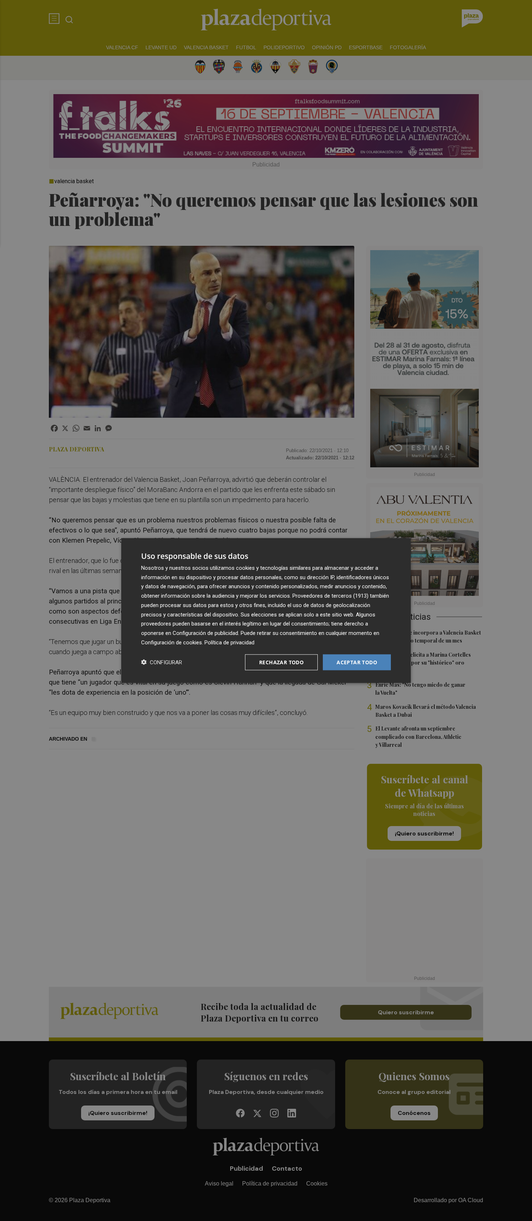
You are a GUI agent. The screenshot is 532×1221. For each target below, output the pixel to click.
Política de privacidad (229, 642)
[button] (161, 662)
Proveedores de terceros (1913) (330, 596)
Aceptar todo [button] (357, 661)
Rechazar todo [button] (281, 661)
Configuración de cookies (171, 642)
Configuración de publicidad (205, 633)
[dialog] (266, 610)
